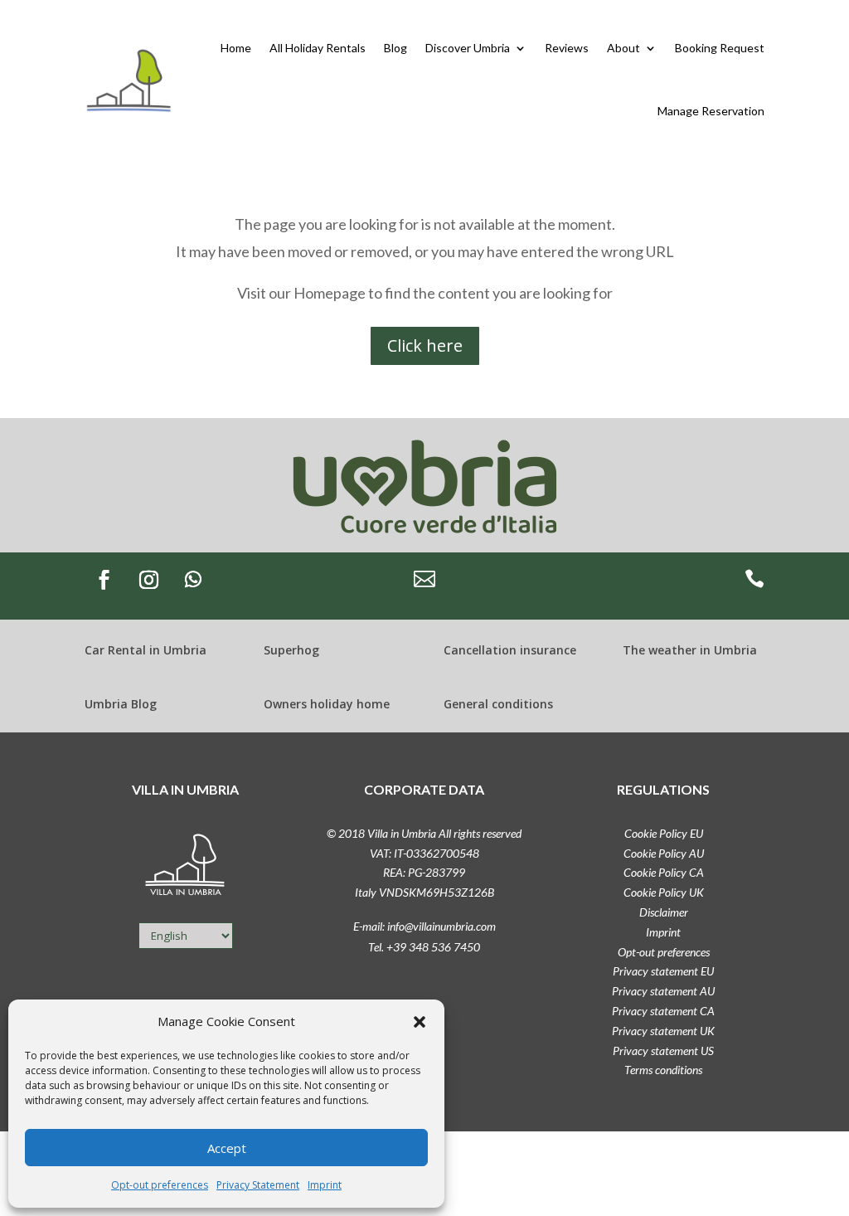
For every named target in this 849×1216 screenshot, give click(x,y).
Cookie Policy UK (663, 892)
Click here (425, 345)
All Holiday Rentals (317, 48)
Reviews (567, 48)
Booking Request (719, 48)
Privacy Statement (257, 1185)
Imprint (325, 1185)
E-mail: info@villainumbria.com (424, 926)
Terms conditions (663, 1070)
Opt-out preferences (159, 1185)
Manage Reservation (710, 111)
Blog (395, 48)
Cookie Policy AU (663, 853)
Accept (226, 1148)
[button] (419, 1022)
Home (236, 48)
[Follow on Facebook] (104, 580)
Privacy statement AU (663, 991)
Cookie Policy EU (663, 833)
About (623, 48)
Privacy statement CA (663, 1011)
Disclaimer (663, 912)
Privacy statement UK (663, 1031)
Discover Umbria (467, 48)
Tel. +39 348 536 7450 (424, 947)
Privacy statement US (663, 1050)
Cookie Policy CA (663, 872)
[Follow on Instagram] (148, 580)
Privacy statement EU (663, 971)
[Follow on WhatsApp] (193, 580)
